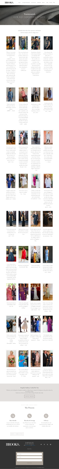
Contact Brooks (29, 396)
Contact (50, 2)
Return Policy (29, 448)
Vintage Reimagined (26, 2)
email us (33, 445)
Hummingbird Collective (40, 467)
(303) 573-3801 (28, 445)
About (43, 2)
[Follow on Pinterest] (41, 444)
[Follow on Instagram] (50, 444)
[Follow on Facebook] (44, 444)
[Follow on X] (47, 444)
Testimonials (33, 2)
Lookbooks (39, 2)
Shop (19, 2)
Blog (47, 2)
